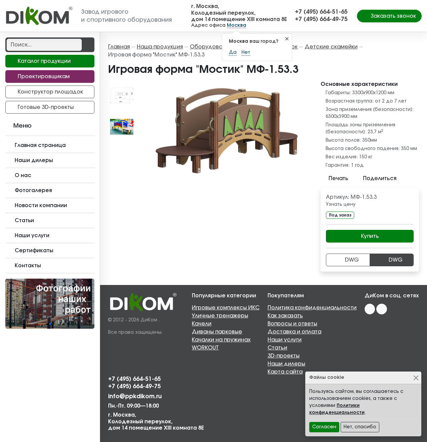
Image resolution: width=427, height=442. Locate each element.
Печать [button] (338, 178)
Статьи (277, 347)
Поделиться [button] (379, 178)
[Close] (415, 377)
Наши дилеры (286, 363)
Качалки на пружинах (221, 339)
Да (233, 52)
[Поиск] (87, 45)
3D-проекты (284, 355)
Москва (236, 25)
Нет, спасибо (360, 427)
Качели (201, 323)
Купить (370, 236)
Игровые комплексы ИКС (226, 307)
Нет (246, 52)
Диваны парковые (217, 331)
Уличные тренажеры (220, 315)
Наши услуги (285, 339)
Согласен (324, 427)
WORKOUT (205, 347)
